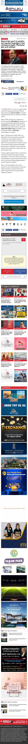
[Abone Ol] (20, 102)
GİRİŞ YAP (23, 240)
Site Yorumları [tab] (7, 271)
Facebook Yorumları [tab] (20, 271)
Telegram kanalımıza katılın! (15, 202)
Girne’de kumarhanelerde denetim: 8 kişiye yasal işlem (17, 639)
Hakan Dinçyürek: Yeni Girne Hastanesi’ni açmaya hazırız (15, 633)
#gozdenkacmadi (18, 185)
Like (9, 94)
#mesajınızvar (8, 185)
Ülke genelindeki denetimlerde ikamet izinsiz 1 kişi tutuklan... (18, 705)
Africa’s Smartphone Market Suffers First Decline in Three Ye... (17, 710)
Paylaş (15, 94)
